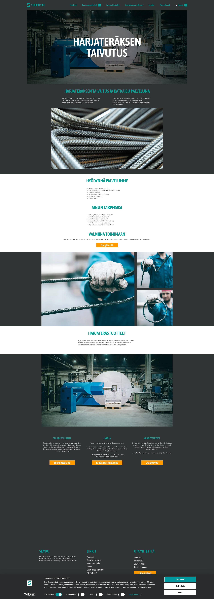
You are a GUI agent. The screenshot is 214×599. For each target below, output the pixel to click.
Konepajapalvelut (89, 5)
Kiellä (180, 592)
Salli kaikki (180, 579)
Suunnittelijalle (112, 5)
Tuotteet (73, 5)
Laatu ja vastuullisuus (134, 5)
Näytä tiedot (133, 595)
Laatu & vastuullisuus (95, 569)
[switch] (81, 594)
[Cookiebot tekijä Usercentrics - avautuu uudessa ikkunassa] (29, 594)
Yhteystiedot (165, 5)
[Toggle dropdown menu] (99, 5)
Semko (151, 5)
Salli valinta (180, 586)
